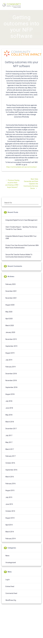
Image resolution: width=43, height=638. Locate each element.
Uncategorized (11, 562)
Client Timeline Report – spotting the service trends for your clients (21, 228)
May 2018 (9, 415)
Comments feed (11, 593)
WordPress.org (11, 600)
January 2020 (10, 332)
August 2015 (10, 490)
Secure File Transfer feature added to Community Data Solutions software (19, 256)
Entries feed (10, 586)
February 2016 (11, 483)
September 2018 (11, 387)
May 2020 (9, 312)
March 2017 (10, 449)
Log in (8, 579)
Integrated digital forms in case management (21, 220)
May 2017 (9, 442)
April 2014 (9, 525)
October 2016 (10, 463)
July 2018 (9, 401)
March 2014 (10, 532)
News (7, 556)
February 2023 (11, 284)
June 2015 (9, 504)
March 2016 (10, 477)
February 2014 (11, 538)
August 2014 (10, 518)
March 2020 (10, 325)
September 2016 (11, 470)
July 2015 (9, 497)
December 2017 (11, 428)
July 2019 (9, 360)
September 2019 (11, 346)
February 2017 (11, 456)
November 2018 (11, 380)
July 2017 (9, 435)
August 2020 (10, 305)
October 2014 (10, 511)
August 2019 (10, 353)
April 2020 (9, 318)
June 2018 (9, 408)
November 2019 (11, 339)
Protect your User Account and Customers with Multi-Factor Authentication (22, 246)
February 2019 (11, 367)
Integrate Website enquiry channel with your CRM (21, 237)
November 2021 (11, 298)
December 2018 (11, 373)
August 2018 (10, 394)
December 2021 (11, 291)
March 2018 (10, 422)
